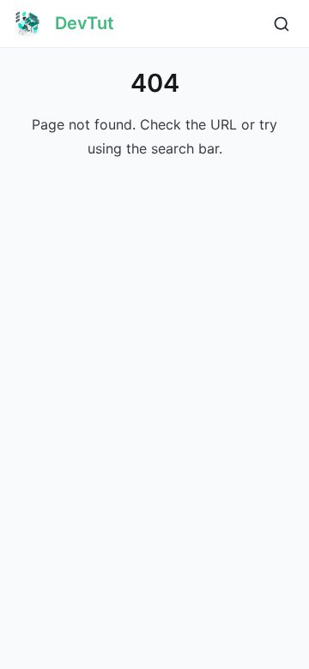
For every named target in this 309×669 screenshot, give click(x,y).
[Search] (281, 24)
